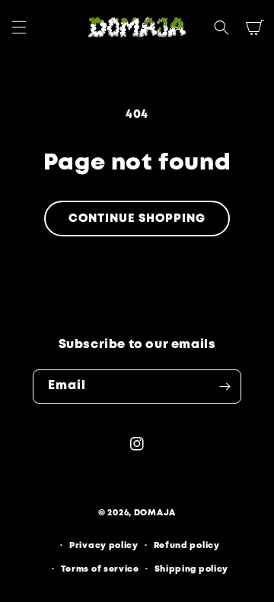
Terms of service (100, 569)
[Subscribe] (224, 386)
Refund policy (187, 546)
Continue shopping (137, 219)
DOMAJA (155, 513)
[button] (19, 27)
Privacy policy (104, 546)
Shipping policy (192, 569)
